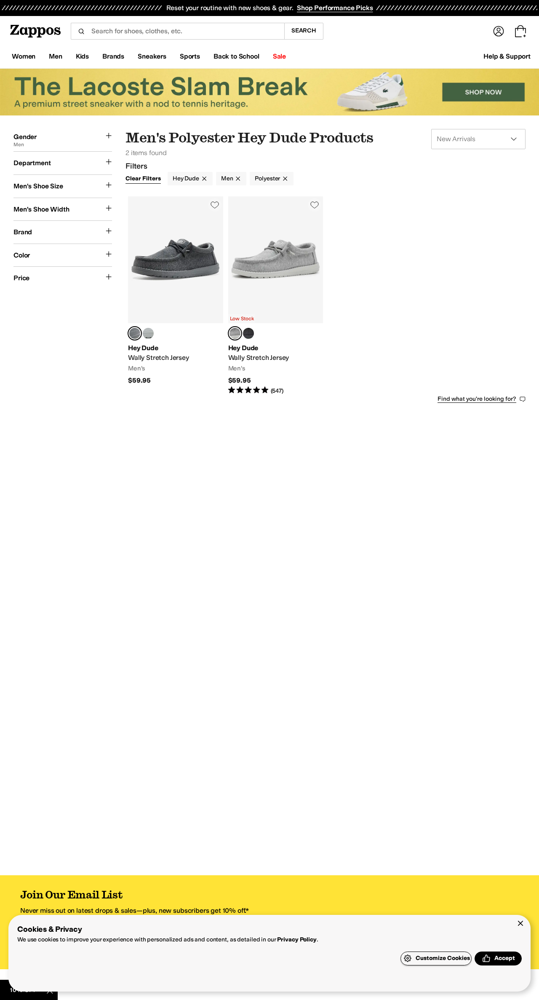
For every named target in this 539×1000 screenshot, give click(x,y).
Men (227, 178)
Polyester (267, 178)
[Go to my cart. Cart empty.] (520, 31)
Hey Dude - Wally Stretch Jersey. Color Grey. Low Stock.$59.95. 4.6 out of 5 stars (275, 295)
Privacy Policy (296, 939)
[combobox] (177, 31)
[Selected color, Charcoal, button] (134, 333)
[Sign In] (498, 31)
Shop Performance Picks (335, 8)
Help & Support (507, 56)
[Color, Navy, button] (148, 333)
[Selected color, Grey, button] (235, 333)
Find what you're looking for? (477, 398)
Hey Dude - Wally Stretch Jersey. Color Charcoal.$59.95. (175, 295)
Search (303, 30)
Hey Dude (186, 178)
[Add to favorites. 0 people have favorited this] (214, 205)
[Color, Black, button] (248, 333)
